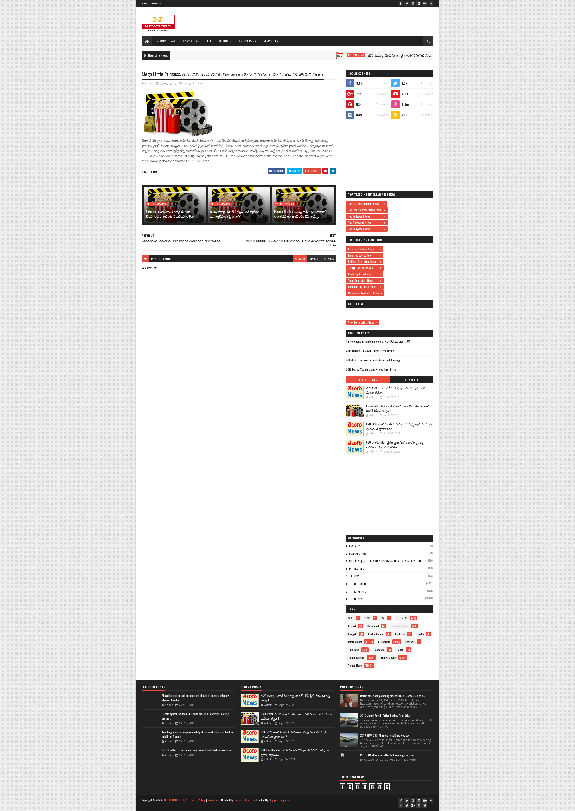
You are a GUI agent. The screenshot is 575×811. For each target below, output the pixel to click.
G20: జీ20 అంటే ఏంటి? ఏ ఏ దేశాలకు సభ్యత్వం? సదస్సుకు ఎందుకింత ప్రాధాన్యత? (399, 426)
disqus (314, 258)
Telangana (379, 650)
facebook (328, 258)
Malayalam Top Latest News (363, 293)
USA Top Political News (363, 249)
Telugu (224, 41)
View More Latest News (361, 322)
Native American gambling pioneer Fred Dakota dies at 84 (378, 341)
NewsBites (270, 41)
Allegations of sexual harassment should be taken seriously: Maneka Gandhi (195, 697)
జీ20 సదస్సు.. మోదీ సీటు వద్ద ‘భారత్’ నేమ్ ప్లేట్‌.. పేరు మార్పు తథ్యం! (384, 55)
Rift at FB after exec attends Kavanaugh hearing (373, 360)
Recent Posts (368, 380)
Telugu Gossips (357, 584)
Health (420, 634)
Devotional (373, 626)
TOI (209, 41)
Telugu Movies (193, 83)
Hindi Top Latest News (363, 274)
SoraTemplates (242, 800)
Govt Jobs (400, 634)
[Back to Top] (431, 800)
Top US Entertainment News (365, 203)
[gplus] (412, 805)
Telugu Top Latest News (363, 268)
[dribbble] (412, 3)
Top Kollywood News (365, 229)
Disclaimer (214, 800)
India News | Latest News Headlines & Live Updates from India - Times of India (390, 561)
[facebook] (400, 3)
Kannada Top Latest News (363, 286)
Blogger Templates (279, 800)
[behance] (424, 3)
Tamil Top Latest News (363, 280)
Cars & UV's (191, 41)
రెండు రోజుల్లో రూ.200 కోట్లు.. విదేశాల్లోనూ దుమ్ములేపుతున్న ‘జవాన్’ (234, 213)
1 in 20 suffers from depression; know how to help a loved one (196, 750)
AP (383, 618)
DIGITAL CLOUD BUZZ (175, 800)
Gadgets (352, 634)
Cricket (352, 626)
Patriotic (410, 642)
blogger (300, 258)
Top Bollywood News (365, 222)
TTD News (354, 576)
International (165, 41)
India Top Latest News (363, 255)
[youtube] (424, 805)
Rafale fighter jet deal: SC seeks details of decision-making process (195, 716)
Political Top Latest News (363, 261)
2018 (367, 618)
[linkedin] (431, 3)
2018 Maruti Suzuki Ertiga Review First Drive (371, 369)
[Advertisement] (351, 21)
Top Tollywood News (365, 216)
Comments (411, 380)
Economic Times (357, 553)
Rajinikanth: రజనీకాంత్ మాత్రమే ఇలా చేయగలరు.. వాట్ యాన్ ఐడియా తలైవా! (170, 213)
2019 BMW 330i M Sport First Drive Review (370, 350)
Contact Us (155, 3)
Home (144, 3)
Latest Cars (247, 41)
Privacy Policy (197, 800)
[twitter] (406, 3)
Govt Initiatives (376, 634)
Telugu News (332, 55)
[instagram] (418, 3)
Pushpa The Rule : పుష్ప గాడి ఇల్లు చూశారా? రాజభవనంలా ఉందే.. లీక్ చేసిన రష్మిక (300, 213)
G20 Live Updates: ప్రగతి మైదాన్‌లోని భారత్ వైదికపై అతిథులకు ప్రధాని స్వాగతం (394, 444)
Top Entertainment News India (365, 210)
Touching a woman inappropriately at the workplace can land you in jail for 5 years (198, 734)
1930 (350, 618)
